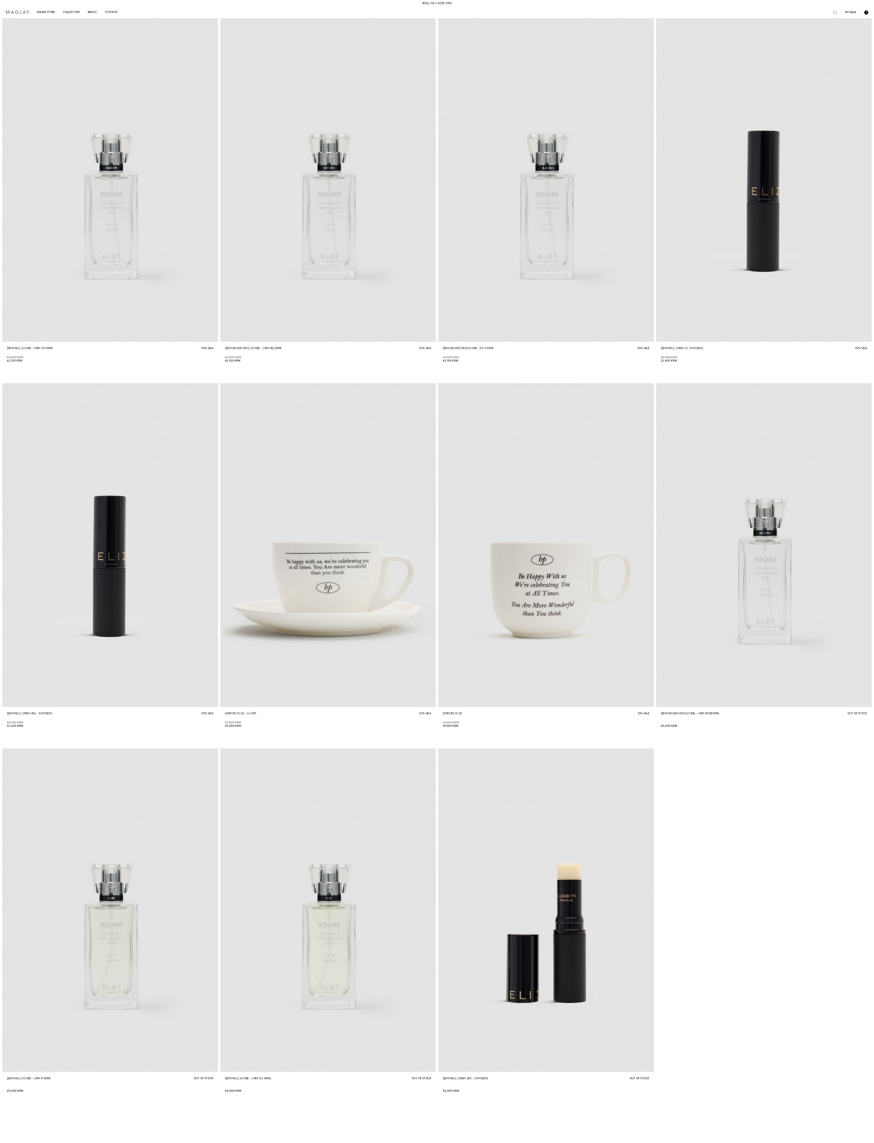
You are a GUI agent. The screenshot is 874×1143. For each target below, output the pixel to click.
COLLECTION (71, 12)
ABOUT (92, 12)
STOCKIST (111, 12)
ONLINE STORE (45, 12)
